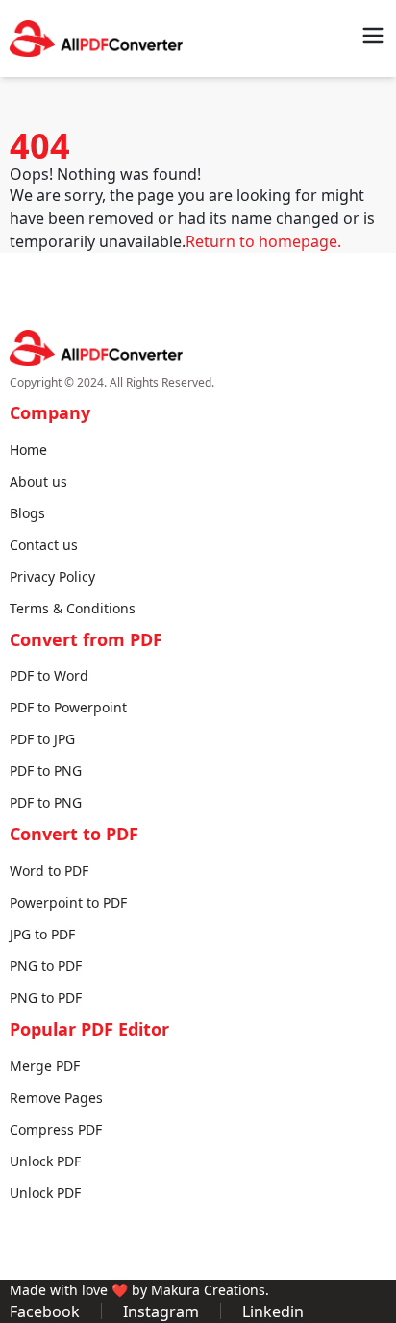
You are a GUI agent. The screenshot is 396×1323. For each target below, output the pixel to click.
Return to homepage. (263, 241)
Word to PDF (49, 870)
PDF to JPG (42, 739)
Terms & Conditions (73, 608)
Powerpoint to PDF (68, 902)
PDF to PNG (46, 770)
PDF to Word (49, 675)
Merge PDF (45, 1066)
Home (28, 449)
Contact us (44, 545)
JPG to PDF (42, 934)
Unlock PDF (45, 1161)
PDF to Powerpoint (68, 707)
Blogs (27, 513)
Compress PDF (56, 1129)
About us (38, 481)
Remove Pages (56, 1097)
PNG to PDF (46, 966)
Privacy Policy (52, 576)
